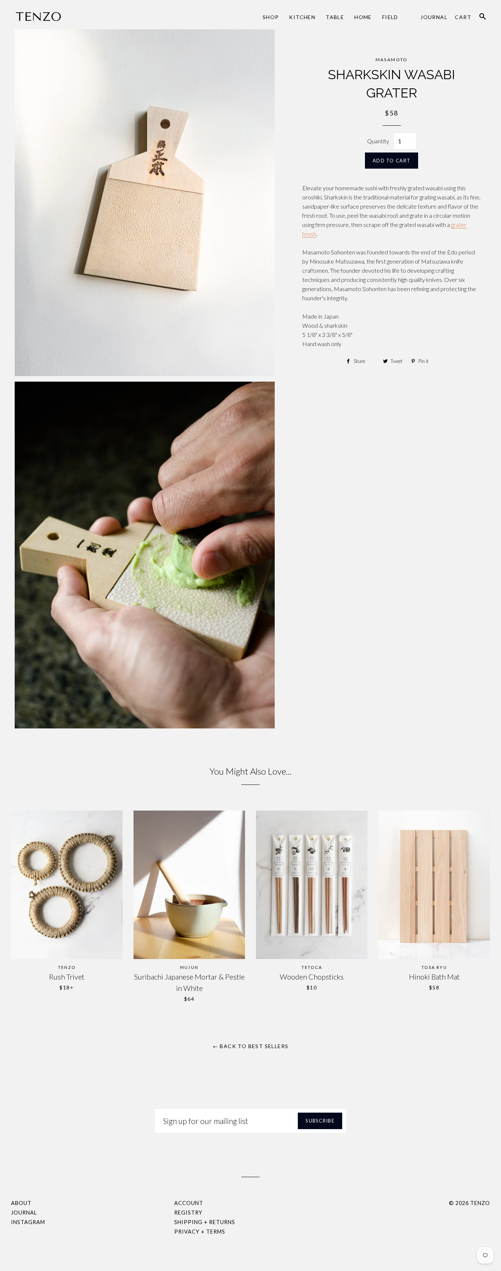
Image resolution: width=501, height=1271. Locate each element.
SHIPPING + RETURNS (204, 1222)
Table (335, 17)
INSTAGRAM (28, 1222)
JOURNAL (24, 1212)
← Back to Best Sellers (251, 1046)
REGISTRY (188, 1212)
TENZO (480, 1203)
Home (363, 17)
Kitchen (302, 17)
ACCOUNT (188, 1203)
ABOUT (21, 1203)
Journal (433, 17)
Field (390, 17)
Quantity (378, 140)
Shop (271, 17)
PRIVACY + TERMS (199, 1231)
